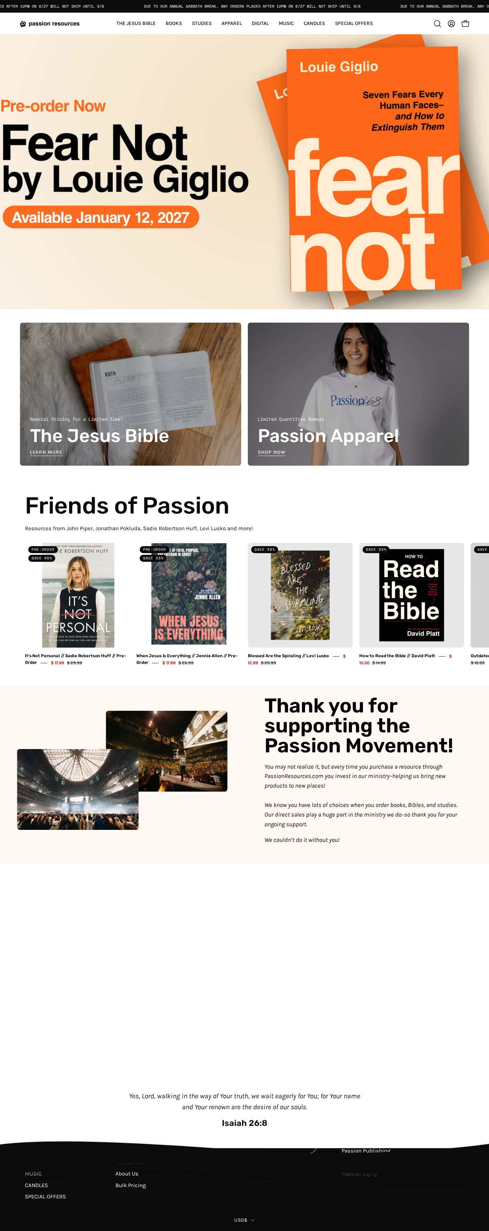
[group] (244, 604)
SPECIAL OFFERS (45, 1196)
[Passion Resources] (50, 23)
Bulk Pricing (130, 1185)
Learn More (46, 452)
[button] (354, 23)
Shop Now (271, 452)
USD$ (240, 1220)
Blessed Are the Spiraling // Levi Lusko (288, 656)
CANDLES (36, 1185)
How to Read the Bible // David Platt (397, 656)
